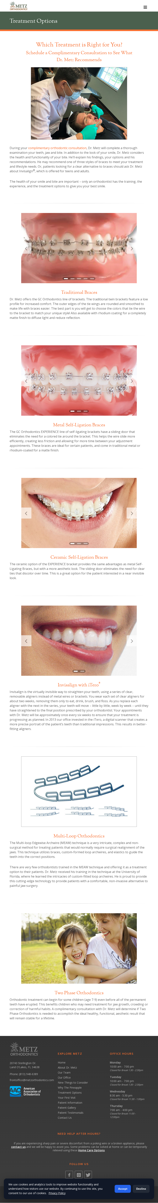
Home (62, 1062)
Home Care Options (91, 1150)
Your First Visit (67, 1097)
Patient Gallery (67, 1107)
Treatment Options (70, 1092)
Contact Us (65, 1117)
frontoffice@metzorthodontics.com (32, 1080)
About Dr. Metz (67, 1067)
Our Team (64, 1072)
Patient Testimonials (70, 1112)
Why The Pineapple (70, 1087)
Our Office (64, 1077)
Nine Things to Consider (73, 1082)
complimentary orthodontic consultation (57, 148)
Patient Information (70, 1102)
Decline (141, 1188)
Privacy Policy (57, 1193)
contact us (18, 1147)
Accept (122, 1188)
